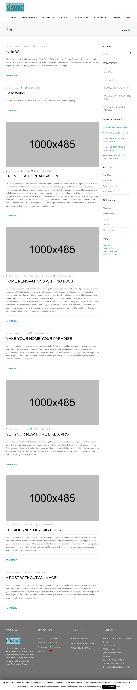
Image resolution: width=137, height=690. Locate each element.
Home (14, 17)
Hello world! (108, 80)
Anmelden (107, 245)
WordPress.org (109, 254)
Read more (11, 76)
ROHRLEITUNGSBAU (80, 638)
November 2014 (110, 192)
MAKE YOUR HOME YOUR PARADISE (114, 108)
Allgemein (28, 46)
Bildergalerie (100, 17)
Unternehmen (29, 17)
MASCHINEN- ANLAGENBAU (83, 643)
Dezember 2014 (110, 186)
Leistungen (48, 17)
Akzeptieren (109, 687)
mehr (118, 687)
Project (27, 171)
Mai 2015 (107, 175)
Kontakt (117, 17)
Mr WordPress (109, 127)
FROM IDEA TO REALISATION (116, 88)
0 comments (14, 276)
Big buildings (29, 276)
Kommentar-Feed (110, 251)
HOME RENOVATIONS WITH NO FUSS (117, 97)
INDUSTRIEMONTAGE (80, 648)
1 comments (14, 46)
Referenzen (81, 17)
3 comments (14, 171)
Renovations (47, 276)
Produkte (64, 17)
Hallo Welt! (107, 72)
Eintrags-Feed (109, 248)
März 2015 (107, 180)
